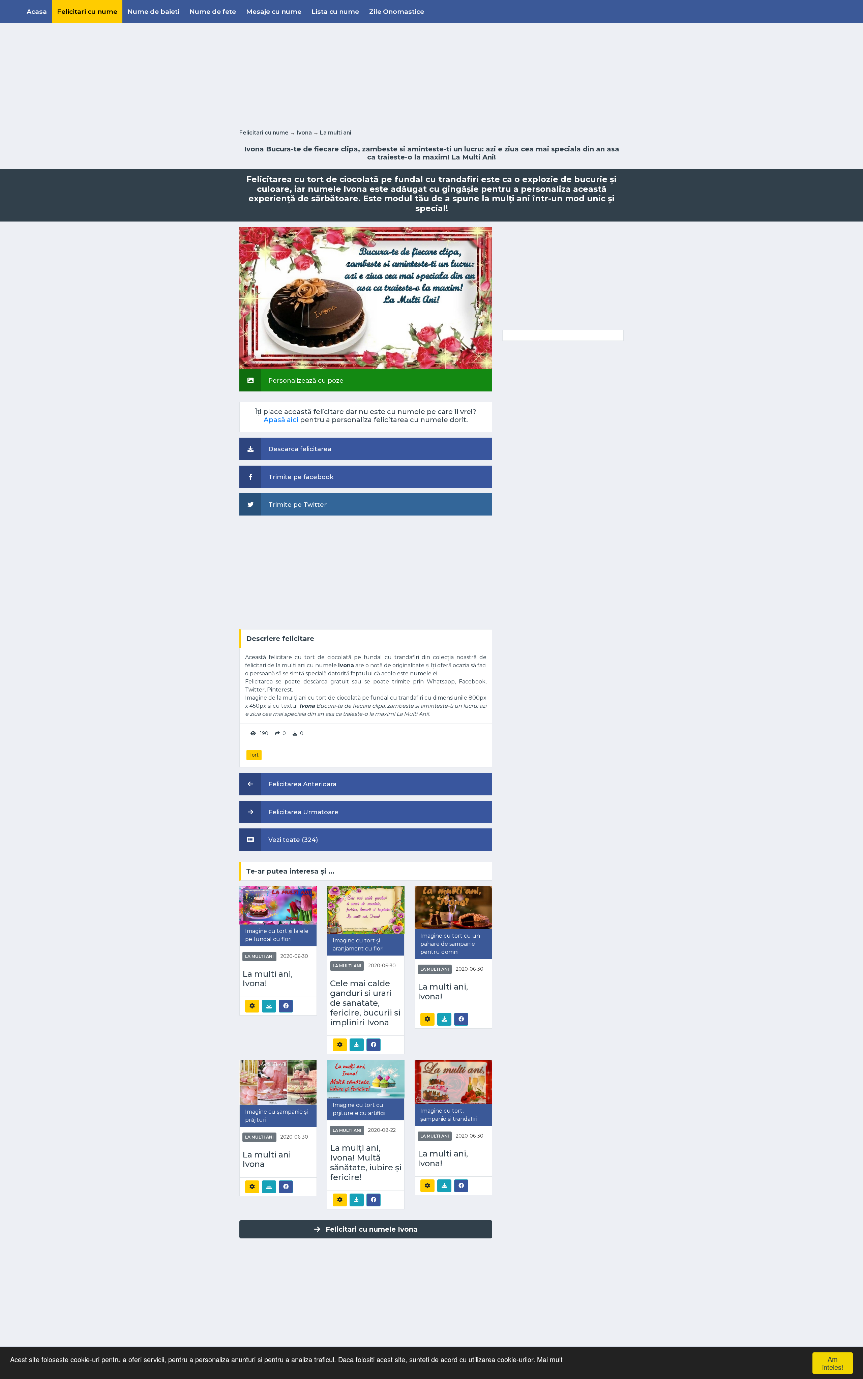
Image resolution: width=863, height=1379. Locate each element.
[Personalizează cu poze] (365, 297)
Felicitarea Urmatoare (302, 812)
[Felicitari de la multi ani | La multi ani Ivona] (278, 1082)
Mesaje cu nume (273, 11)
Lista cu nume (335, 11)
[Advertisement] (431, 75)
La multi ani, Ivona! (267, 979)
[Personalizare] (252, 1006)
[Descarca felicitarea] (269, 1006)
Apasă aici (281, 420)
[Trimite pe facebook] (286, 1005)
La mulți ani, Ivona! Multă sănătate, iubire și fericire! (365, 1162)
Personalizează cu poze (305, 380)
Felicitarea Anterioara (301, 784)
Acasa (37, 11)
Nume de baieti (153, 11)
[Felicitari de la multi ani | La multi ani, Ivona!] (278, 904)
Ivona (304, 132)
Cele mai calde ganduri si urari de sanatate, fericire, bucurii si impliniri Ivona (365, 1003)
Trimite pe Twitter (297, 504)
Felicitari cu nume (87, 11)
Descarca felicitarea (299, 449)
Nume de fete (212, 11)
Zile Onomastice (396, 11)
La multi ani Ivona (266, 1159)
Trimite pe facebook (300, 477)
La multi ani (335, 132)
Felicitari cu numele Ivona (372, 1229)
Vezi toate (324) (292, 840)
